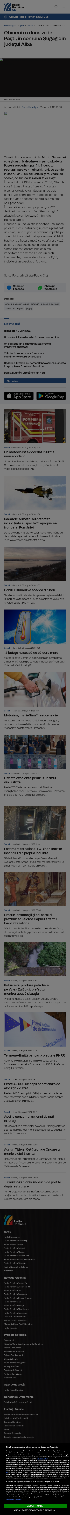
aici (7, 1472)
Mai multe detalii (42, 1458)
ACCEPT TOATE (35, 1506)
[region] (35, 1479)
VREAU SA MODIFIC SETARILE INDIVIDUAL (35, 1510)
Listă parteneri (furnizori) (14, 1499)
